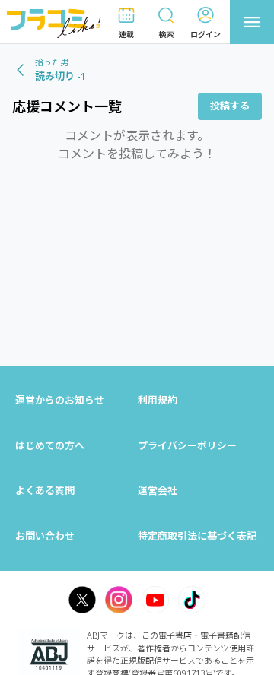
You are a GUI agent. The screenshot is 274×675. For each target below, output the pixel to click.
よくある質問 (45, 490)
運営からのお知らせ (59, 400)
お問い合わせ (45, 536)
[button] (126, 22)
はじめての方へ (49, 445)
